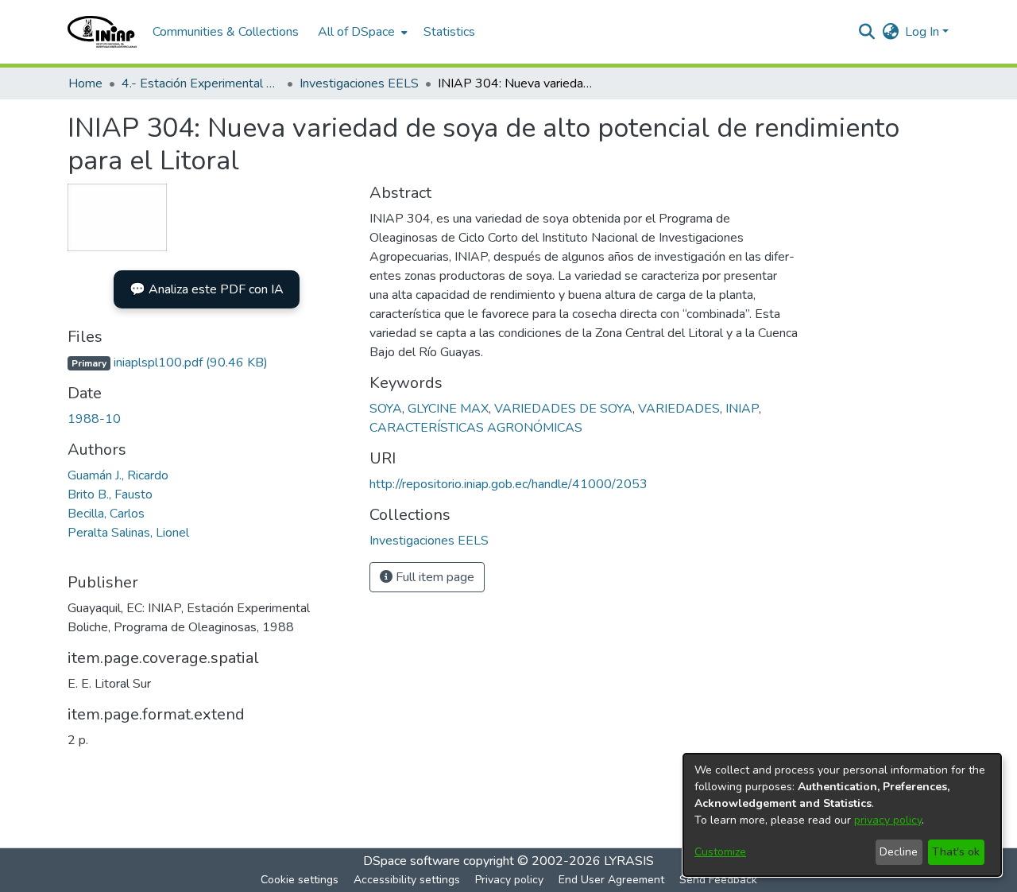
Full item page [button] (433, 577)
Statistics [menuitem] (449, 32)
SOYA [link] (385, 408)
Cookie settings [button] (299, 879)
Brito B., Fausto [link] (110, 494)
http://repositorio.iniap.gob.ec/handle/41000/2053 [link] (508, 484)
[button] (102, 32)
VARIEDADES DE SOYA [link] (563, 408)
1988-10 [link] (94, 419)
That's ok (956, 851)
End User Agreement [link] (611, 879)
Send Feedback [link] (718, 879)
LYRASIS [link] (629, 861)
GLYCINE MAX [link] (448, 408)
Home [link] (85, 83)
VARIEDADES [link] (679, 408)
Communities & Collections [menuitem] (226, 32)
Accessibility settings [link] (407, 879)
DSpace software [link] (411, 861)
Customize (720, 851)
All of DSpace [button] (356, 32)
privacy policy (888, 820)
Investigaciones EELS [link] (359, 83)
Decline (899, 851)
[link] (168, 362)
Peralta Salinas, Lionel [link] (128, 532)
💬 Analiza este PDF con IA (207, 289)
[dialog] (842, 815)
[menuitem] (361, 32)
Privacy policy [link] (509, 879)
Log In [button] (923, 32)
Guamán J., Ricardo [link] (118, 475)
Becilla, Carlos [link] (106, 513)
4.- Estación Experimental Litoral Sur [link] (201, 83)
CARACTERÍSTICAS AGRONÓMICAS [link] (475, 427)
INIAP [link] (742, 408)
